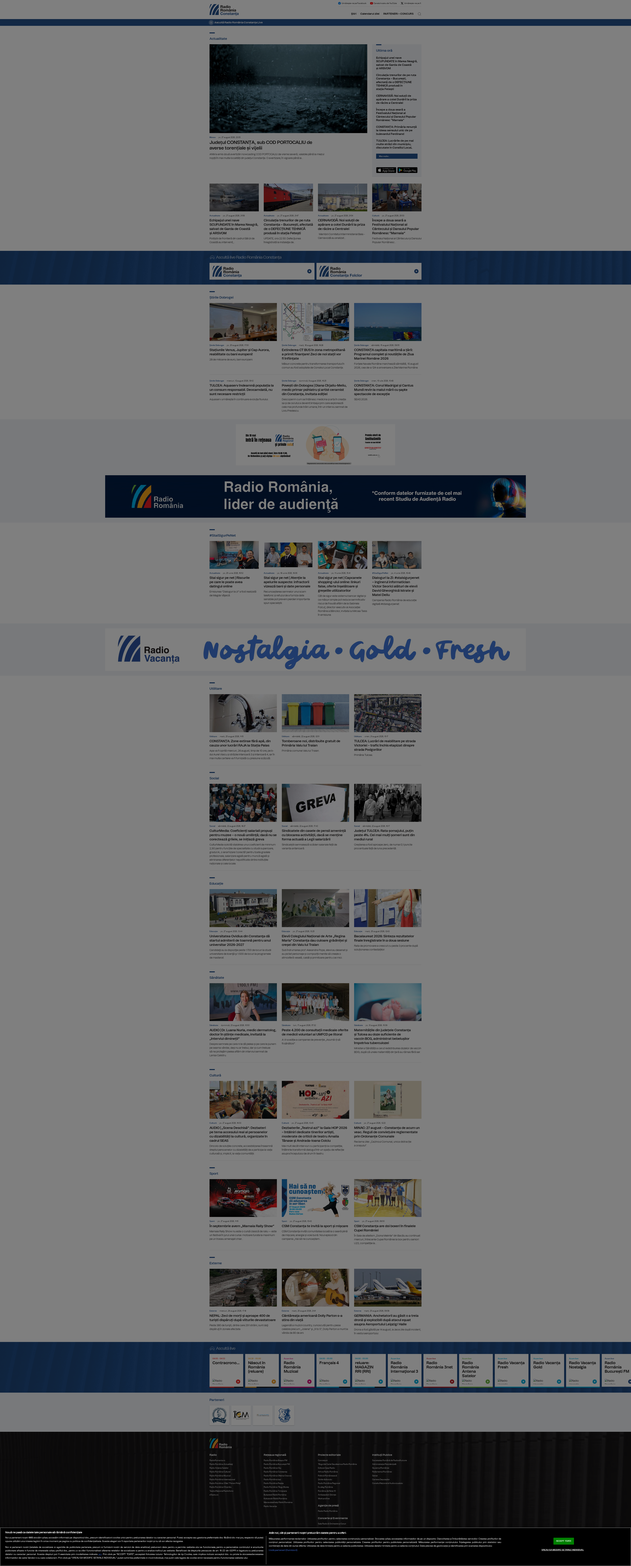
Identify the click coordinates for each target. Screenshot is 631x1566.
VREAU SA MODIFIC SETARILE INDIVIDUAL (562, 1550)
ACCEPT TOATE (564, 1541)
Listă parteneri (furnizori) (283, 1550)
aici (100, 1554)
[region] (315, 1547)
